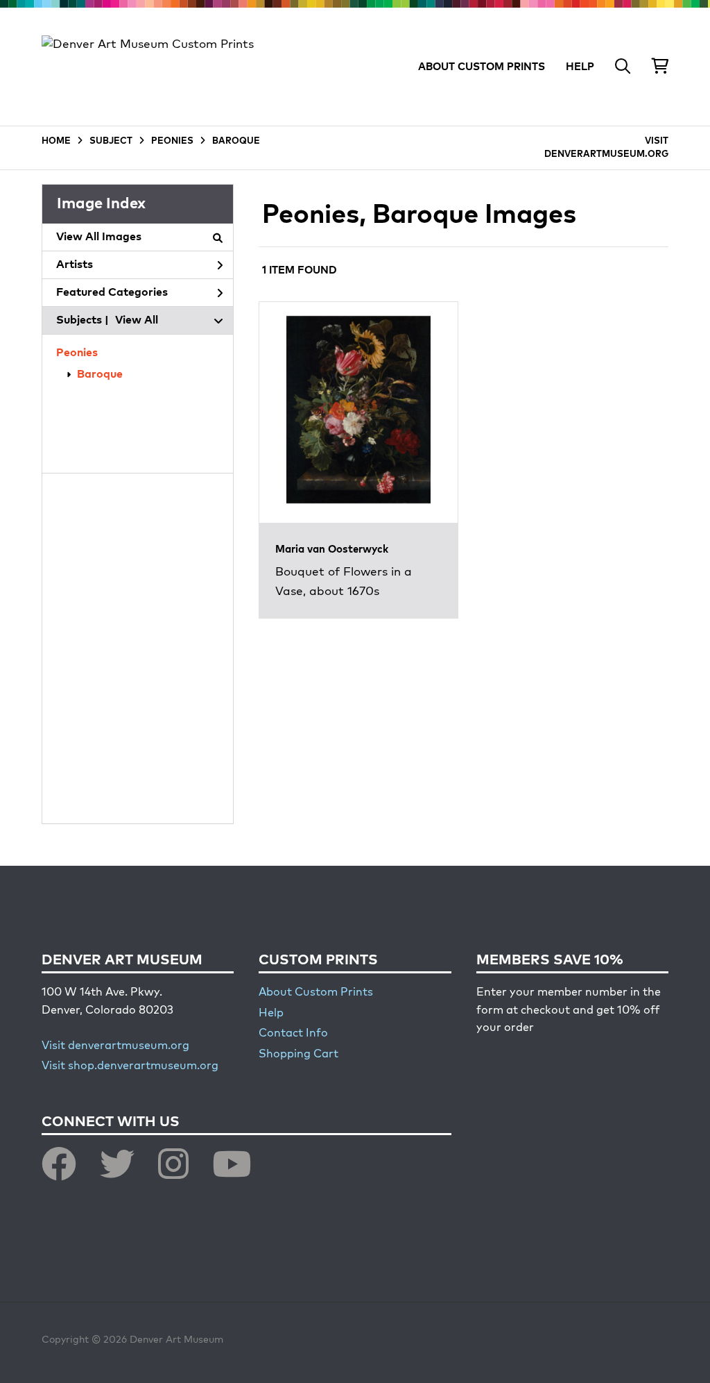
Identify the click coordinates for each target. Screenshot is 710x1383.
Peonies (77, 353)
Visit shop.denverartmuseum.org (130, 1066)
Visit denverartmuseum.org (115, 1046)
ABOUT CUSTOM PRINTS (481, 67)
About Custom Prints (316, 992)
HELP (580, 67)
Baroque (100, 374)
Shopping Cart (298, 1054)
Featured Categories (112, 293)
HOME (56, 141)
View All (136, 320)
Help (271, 1013)
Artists (74, 265)
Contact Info (293, 1033)
